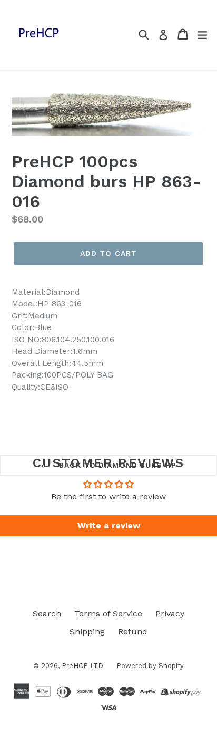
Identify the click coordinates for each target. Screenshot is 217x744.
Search (47, 613)
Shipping (87, 631)
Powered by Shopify (150, 666)
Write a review (108, 525)
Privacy (169, 613)
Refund (132, 631)
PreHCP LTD (82, 666)
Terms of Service (108, 613)
